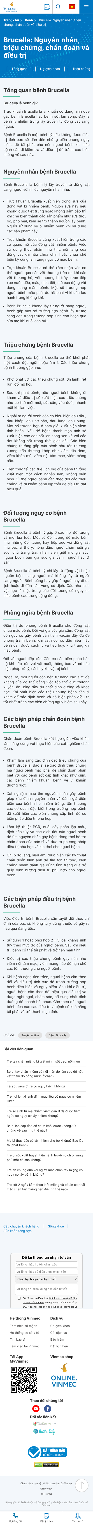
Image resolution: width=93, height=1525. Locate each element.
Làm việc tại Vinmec (25, 1346)
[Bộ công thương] (46, 1452)
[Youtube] (36, 1408)
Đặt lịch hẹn (59, 1346)
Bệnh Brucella (57, 1035)
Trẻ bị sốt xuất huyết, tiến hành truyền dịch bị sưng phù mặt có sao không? (45, 1157)
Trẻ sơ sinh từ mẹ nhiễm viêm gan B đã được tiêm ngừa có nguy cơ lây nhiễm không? (43, 1113)
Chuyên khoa (60, 1326)
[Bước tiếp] (44, 1431)
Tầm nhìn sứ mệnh (23, 1326)
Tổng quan (20, 69)
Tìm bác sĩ (17, 1340)
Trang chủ (11, 20)
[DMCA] (46, 1464)
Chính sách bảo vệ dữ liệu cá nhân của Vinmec (47, 1483)
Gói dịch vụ (58, 1333)
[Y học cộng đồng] (44, 1423)
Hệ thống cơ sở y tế (24, 1333)
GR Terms (46, 1493)
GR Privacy (46, 1488)
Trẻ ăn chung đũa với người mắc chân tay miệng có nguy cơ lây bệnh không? (45, 1172)
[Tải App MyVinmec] (24, 1380)
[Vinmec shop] (64, 1375)
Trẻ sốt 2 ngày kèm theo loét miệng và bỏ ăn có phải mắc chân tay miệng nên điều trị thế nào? (46, 1187)
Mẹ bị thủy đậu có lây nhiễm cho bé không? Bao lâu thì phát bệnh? (45, 1143)
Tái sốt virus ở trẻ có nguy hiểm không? (36, 1086)
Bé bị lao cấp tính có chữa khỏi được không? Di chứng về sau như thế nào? (42, 1128)
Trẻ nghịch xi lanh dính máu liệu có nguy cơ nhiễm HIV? (44, 1099)
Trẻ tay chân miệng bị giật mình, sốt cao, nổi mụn (43, 1061)
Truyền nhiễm (30, 1035)
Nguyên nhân (50, 69)
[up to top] (81, 1485)
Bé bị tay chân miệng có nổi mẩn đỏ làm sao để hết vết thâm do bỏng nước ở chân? (45, 1074)
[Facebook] (47, 1408)
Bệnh (29, 20)
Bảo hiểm (57, 1340)
